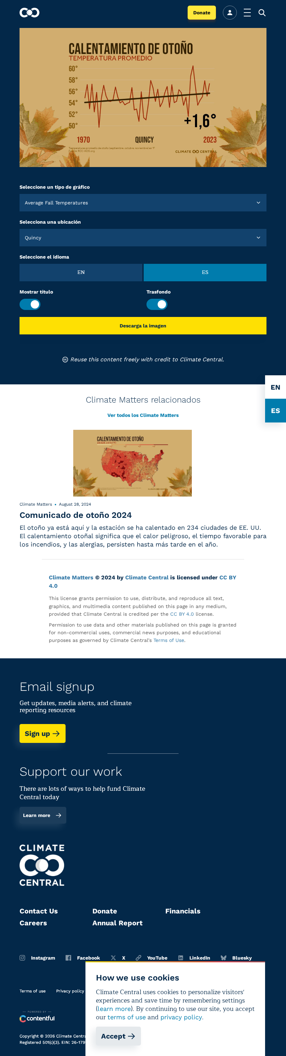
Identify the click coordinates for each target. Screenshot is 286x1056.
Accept (113, 1036)
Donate (201, 12)
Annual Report (117, 923)
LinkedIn (199, 958)
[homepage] (29, 12)
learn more (114, 1008)
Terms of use (33, 991)
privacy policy (181, 1017)
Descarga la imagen (143, 325)
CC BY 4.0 (182, 614)
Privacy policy (70, 991)
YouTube (157, 958)
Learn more (36, 815)
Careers (33, 923)
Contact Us (39, 911)
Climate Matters (71, 577)
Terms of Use (168, 640)
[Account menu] (230, 13)
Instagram (43, 958)
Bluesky (242, 958)
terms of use (126, 1017)
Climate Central (146, 577)
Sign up (37, 733)
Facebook (88, 958)
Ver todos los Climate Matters (143, 415)
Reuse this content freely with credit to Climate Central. (147, 359)
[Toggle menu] (247, 12)
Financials (183, 911)
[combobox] (26, 202)
